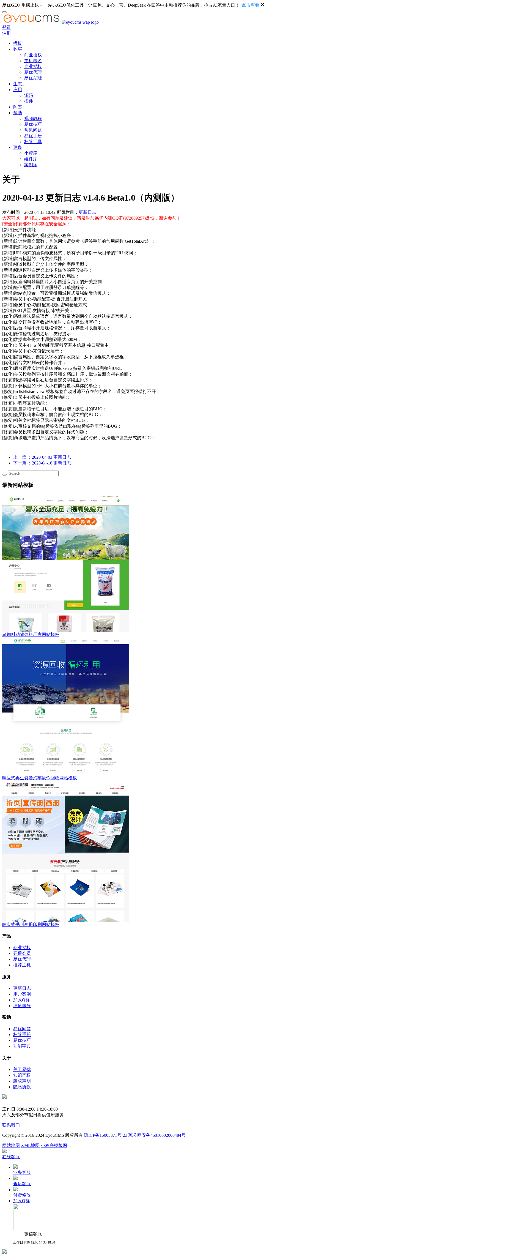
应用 (17, 89)
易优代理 (33, 72)
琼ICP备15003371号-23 (105, 1135)
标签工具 (33, 141)
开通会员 (22, 953)
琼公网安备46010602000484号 (157, 1135)
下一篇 (42, 463)
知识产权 (22, 1075)
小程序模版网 (54, 1145)
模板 (17, 43)
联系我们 (11, 1125)
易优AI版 (33, 78)
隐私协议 (22, 1086)
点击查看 (250, 5)
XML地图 (30, 1145)
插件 (28, 101)
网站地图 (11, 1145)
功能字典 (22, 1046)
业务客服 (22, 1172)
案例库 (30, 164)
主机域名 (33, 60)
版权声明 (22, 1081)
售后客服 (22, 1183)
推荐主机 (22, 965)
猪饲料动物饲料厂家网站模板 (30, 634)
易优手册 (33, 135)
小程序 (30, 153)
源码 (28, 95)
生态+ (18, 83)
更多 (17, 147)
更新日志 (87, 212)
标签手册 (22, 1034)
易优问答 (22, 1028)
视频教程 (33, 118)
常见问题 (33, 130)
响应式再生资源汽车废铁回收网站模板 (39, 777)
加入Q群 (21, 1000)
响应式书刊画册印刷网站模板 (30, 924)
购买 (17, 49)
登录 (6, 27)
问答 (17, 107)
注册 (6, 33)
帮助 (17, 112)
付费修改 (22, 1195)
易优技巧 (33, 124)
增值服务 (22, 1005)
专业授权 (33, 66)
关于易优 (22, 1069)
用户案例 (22, 994)
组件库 (30, 159)
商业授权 (33, 55)
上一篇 (42, 457)
